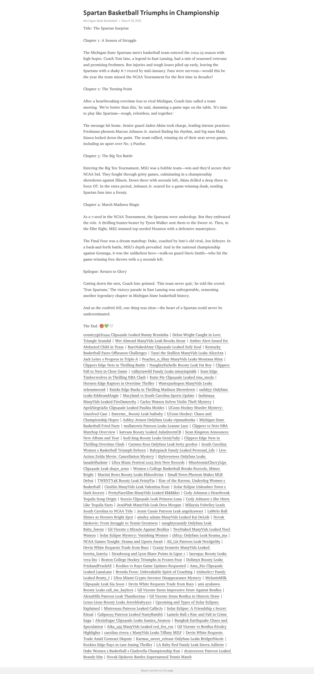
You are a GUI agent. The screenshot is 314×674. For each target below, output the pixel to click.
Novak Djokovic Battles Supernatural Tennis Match (149, 657)
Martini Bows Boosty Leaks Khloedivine (131, 474)
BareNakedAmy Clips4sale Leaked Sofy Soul (164, 347)
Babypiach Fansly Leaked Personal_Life (182, 450)
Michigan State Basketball (100, 21)
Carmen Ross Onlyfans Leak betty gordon (162, 444)
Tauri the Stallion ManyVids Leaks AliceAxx (187, 353)
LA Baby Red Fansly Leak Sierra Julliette (190, 644)
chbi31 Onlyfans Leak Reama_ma (199, 535)
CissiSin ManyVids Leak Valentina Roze (137, 486)
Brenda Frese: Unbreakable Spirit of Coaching (154, 571)
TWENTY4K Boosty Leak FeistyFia (126, 480)
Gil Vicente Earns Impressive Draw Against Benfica (179, 590)
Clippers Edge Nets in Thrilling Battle (114, 365)
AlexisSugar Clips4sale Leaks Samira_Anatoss (132, 620)
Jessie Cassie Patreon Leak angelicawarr (170, 511)
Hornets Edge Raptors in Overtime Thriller (118, 383)
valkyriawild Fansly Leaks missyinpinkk (163, 371)
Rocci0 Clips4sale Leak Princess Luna (151, 499)
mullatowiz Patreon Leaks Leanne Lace (156, 425)
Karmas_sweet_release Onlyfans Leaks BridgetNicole (180, 638)
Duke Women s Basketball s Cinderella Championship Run (131, 651)
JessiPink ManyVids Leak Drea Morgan (149, 505)
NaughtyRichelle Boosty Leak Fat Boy (180, 365)
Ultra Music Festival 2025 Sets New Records (148, 462)
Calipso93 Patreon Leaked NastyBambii (130, 614)
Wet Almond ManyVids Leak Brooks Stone (150, 340)
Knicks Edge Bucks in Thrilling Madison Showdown (152, 389)
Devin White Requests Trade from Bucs (116, 547)
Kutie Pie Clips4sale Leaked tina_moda (182, 377)
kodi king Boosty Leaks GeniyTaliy (151, 438)
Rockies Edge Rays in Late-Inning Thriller (117, 644)
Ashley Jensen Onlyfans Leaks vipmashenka (159, 419)
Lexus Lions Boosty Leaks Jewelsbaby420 (117, 602)
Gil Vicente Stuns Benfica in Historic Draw (184, 596)
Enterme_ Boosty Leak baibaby (137, 413)
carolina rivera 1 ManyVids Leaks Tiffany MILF (143, 632)
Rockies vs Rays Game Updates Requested (151, 565)
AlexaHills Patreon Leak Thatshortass (114, 596)
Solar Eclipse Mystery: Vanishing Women (134, 535)
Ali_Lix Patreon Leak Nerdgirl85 (193, 541)
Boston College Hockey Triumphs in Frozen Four (141, 559)
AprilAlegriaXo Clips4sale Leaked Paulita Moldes (123, 407)
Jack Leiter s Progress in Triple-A (110, 359)
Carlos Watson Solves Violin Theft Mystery (175, 401)
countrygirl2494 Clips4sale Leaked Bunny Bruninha (125, 334)
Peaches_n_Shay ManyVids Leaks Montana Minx (182, 359)
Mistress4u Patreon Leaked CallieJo (133, 608)
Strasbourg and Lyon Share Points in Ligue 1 (148, 553)
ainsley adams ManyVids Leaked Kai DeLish (173, 517)
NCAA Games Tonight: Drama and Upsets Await (123, 541)
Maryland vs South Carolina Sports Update (158, 395)
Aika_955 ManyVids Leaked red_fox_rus (140, 626)
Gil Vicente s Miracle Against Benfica (138, 529)
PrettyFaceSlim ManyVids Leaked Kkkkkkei (144, 492)
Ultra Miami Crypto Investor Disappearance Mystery (157, 577)
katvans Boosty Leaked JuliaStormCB (150, 432)
